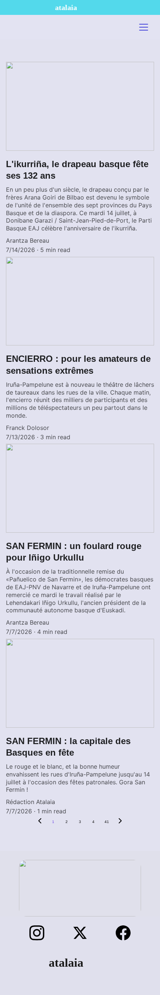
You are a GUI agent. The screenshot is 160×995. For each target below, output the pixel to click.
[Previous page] (40, 822)
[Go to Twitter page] (84, 932)
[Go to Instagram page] (40, 932)
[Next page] (120, 822)
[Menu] (143, 27)
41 (107, 822)
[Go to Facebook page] (123, 932)
